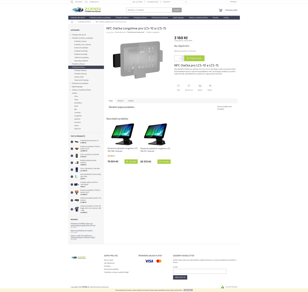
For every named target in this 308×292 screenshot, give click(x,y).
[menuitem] (77, 18)
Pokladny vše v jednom (82, 44)
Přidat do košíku (196, 58)
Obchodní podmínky (111, 269)
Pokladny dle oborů (79, 35)
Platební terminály (80, 54)
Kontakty (167, 2)
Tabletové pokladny (81, 57)
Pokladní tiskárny (80, 70)
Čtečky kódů (78, 77)
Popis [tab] (111, 101)
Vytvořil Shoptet (231, 287)
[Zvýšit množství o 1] (183, 56)
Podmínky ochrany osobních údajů (116, 272)
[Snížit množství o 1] (183, 59)
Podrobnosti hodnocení (135, 32)
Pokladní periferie (78, 67)
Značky (74, 93)
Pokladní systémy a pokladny (82, 38)
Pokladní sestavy (80, 41)
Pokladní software (78, 64)
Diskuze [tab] (120, 101)
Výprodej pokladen (81, 61)
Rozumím (188, 290)
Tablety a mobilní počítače (81, 90)
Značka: (153, 32)
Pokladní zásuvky (80, 74)
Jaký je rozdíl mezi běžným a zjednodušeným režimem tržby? (83, 236)
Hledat (177, 10)
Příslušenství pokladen (80, 83)
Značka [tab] (130, 101)
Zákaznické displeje (81, 80)
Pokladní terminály (81, 51)
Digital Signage (77, 86)
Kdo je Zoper (138, 2)
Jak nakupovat (152, 2)
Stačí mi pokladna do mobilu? (82, 230)
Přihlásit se (180, 277)
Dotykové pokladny (81, 48)
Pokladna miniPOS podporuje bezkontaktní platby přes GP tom (83, 224)
